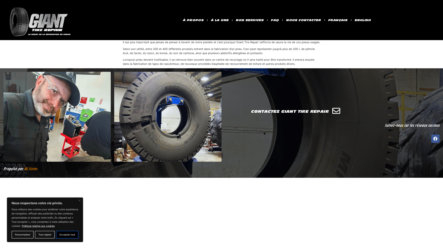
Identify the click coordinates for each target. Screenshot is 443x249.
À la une (220, 20)
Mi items (30, 169)
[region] (45, 219)
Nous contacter (303, 20)
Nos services (250, 20)
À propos (193, 20)
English (363, 20)
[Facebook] (435, 139)
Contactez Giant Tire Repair (290, 111)
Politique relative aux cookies (38, 225)
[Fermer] (79, 200)
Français (337, 20)
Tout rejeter (44, 234)
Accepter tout (67, 234)
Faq (275, 20)
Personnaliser (22, 234)
